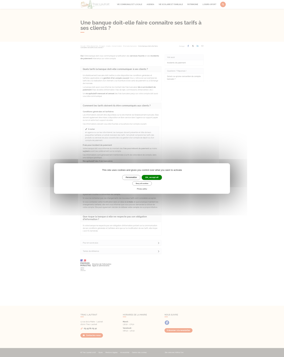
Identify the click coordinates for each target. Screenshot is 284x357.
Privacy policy (142, 189)
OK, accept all (151, 177)
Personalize (131, 177)
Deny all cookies (142, 183)
